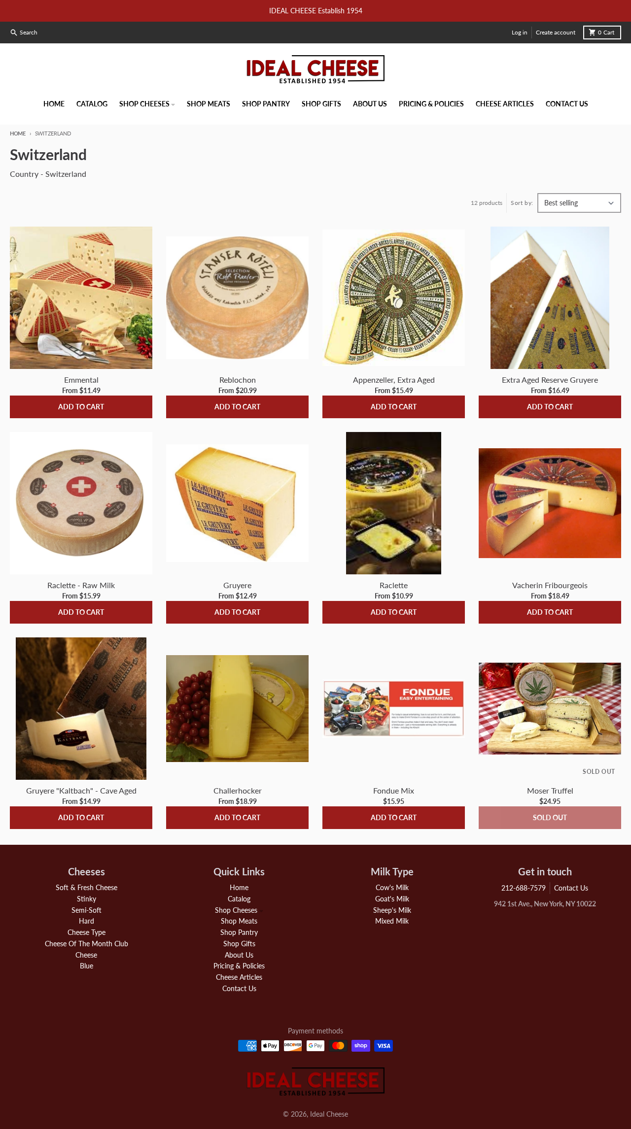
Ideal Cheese (329, 1114)
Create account (555, 32)
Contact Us (571, 888)
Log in (519, 32)
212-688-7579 (523, 888)
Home (18, 133)
